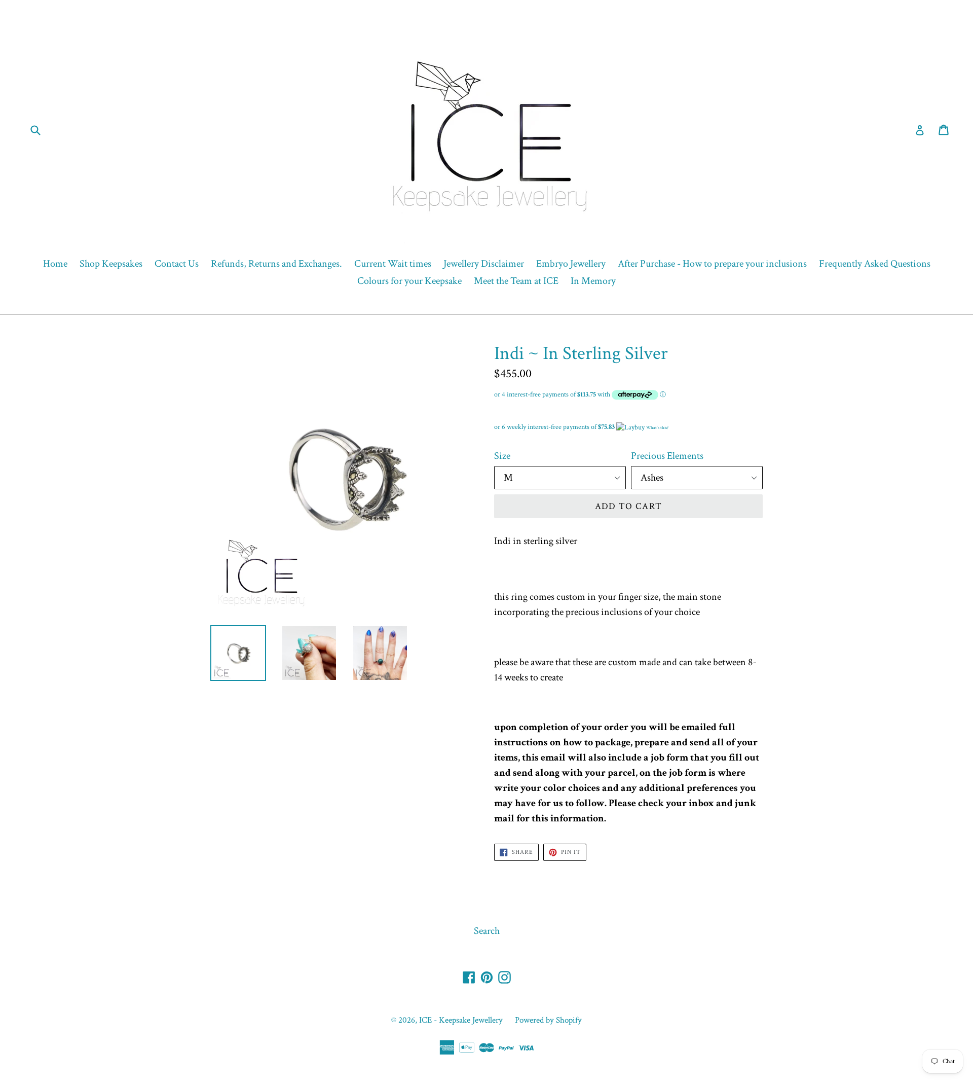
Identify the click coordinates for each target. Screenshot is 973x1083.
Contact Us (177, 263)
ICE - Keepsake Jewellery (461, 1020)
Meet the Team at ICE (516, 280)
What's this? (657, 427)
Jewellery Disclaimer (483, 263)
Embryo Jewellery (571, 263)
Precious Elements (667, 455)
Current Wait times (392, 263)
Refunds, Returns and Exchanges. (276, 263)
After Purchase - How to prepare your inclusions (712, 263)
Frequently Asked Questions (874, 263)
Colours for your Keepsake (409, 280)
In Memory (593, 280)
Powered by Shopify (548, 1020)
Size (502, 455)
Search (487, 930)
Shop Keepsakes (111, 263)
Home (55, 263)
